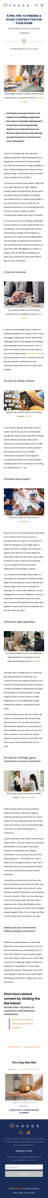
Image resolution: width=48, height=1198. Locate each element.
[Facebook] (28, 1133)
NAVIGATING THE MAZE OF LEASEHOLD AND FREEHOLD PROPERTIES (22, 1023)
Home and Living (29, 1103)
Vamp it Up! (16, 1103)
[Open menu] (42, 5)
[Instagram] (21, 1133)
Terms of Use (18, 1193)
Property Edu (34, 1069)
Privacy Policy (29, 1193)
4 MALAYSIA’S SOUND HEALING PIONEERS (24, 1111)
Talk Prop (22, 1069)
